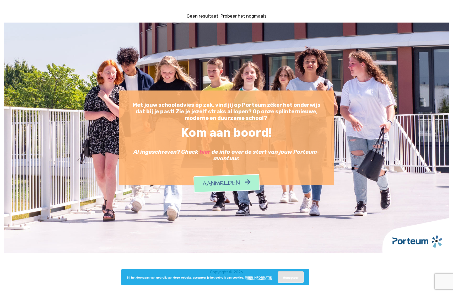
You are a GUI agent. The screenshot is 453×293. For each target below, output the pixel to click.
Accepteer (291, 277)
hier (204, 152)
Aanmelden (223, 183)
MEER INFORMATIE (258, 277)
